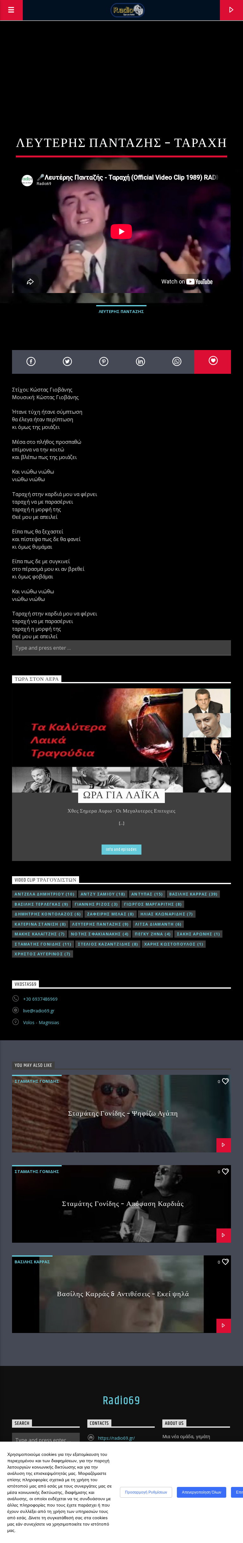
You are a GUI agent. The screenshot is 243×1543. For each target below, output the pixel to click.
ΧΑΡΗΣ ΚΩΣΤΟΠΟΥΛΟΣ (173, 944)
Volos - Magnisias (41, 1022)
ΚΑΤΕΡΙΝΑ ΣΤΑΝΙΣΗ (40, 924)
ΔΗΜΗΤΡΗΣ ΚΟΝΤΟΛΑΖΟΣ (48, 914)
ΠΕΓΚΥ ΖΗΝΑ (153, 934)
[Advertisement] (121, 68)
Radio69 (121, 1401)
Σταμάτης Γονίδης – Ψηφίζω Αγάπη (123, 1113)
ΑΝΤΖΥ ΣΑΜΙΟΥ (103, 894)
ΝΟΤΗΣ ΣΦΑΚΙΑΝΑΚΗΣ (99, 934)
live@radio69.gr (38, 1011)
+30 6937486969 (40, 999)
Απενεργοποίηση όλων (201, 1492)
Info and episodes (121, 849)
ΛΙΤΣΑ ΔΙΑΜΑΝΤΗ (158, 924)
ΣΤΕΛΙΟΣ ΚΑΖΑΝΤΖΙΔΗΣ (108, 944)
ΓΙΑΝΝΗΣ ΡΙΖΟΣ (96, 904)
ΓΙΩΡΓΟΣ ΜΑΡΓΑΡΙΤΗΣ (153, 904)
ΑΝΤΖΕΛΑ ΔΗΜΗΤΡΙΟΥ (44, 894)
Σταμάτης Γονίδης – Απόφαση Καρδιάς (123, 1203)
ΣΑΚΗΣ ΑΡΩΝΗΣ (198, 934)
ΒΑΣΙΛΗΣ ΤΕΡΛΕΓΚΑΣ (41, 904)
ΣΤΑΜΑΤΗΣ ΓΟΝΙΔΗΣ (43, 944)
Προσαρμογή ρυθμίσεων (146, 1492)
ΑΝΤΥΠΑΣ (147, 894)
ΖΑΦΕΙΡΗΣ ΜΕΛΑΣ (110, 914)
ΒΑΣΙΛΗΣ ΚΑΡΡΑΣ (193, 894)
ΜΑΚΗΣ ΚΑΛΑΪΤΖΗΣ (40, 934)
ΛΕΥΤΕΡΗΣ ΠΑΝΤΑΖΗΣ (121, 311)
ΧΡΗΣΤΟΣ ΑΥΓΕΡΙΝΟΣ (42, 954)
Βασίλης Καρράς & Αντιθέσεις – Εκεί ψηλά (123, 1294)
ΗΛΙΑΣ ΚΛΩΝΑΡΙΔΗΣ (166, 914)
